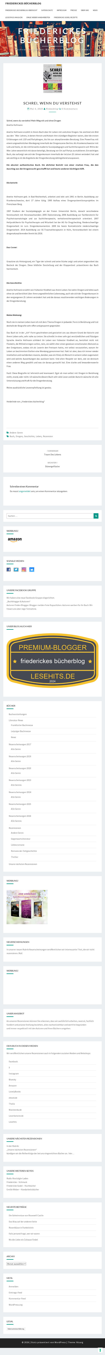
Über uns (85, 10)
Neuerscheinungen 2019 (20, 756)
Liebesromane (17, 844)
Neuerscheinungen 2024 (20, 792)
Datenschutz (47, 10)
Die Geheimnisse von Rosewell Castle (26, 1215)
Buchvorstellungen (18, 714)
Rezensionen (15, 828)
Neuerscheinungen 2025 (20, 804)
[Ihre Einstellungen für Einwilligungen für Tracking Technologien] (100, 1350)
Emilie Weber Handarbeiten (38, 17)
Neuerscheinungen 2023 (20, 780)
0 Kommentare (70, 109)
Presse (74, 10)
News (95, 10)
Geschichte (29, 436)
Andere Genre (16, 432)
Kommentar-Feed (17, 1298)
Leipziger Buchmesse (21, 731)
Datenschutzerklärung (16, 1329)
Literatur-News (16, 720)
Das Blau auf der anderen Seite (23, 1221)
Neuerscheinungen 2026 (20, 816)
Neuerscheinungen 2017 (20, 744)
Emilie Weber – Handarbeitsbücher (23, 1189)
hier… (71, 1153)
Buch (12, 436)
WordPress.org (16, 1304)
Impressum (61, 10)
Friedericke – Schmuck (17, 1182)
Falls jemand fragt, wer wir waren (24, 1233)
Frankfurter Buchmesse (22, 725)
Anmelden (13, 1286)
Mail (20, 953)
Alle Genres (16, 785)
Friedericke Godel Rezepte (66, 17)
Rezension (48, 436)
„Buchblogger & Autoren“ (18, 601)
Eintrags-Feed (15, 1292)
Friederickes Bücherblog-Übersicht (21, 10)
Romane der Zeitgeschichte (24, 851)
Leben (39, 436)
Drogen (19, 436)
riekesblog (52, 109)
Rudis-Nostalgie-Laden (17, 1178)
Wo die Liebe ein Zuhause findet (23, 1239)
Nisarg (79, 1342)
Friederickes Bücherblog (23, 3)
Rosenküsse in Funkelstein (21, 1227)
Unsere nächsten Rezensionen (23, 864)
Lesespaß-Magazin (13, 17)
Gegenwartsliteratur (20, 838)
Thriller (14, 857)
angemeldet (24, 491)
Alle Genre (16, 749)
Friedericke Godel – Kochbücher (21, 1185)
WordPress (60, 1342)
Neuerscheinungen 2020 (20, 768)
